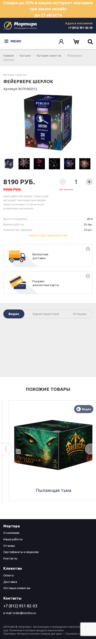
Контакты (10, 558)
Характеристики (45, 314)
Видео (13, 314)
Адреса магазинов (79, 23)
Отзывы (80, 314)
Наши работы (13, 539)
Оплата (8, 575)
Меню (15, 41)
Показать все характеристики (48, 235)
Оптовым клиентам (16, 588)
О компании (11, 532)
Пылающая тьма (48, 490)
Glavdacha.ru (73, 633)
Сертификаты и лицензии (21, 551)
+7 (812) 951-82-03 (80, 27)
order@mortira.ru (24, 612)
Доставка (10, 581)
